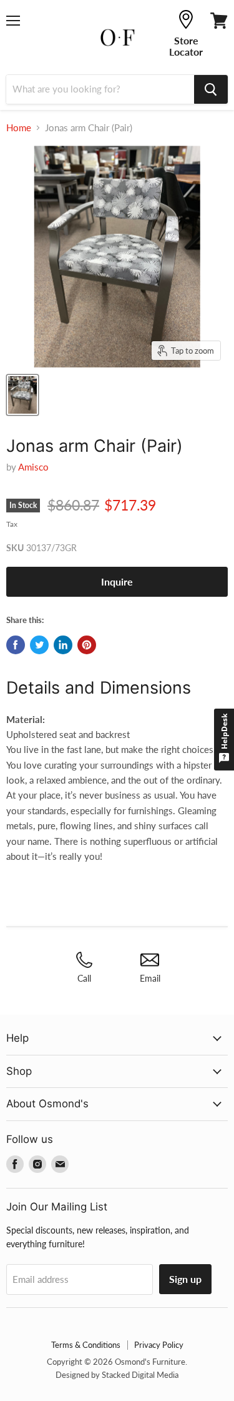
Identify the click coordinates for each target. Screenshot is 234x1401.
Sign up (185, 1279)
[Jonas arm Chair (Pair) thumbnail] (22, 395)
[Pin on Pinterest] (86, 645)
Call (84, 978)
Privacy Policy (158, 1345)
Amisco (33, 466)
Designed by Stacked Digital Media (117, 1375)
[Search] (211, 89)
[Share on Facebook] (15, 645)
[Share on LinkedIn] (63, 645)
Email (150, 978)
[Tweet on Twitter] (39, 645)
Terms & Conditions (85, 1345)
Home (18, 127)
